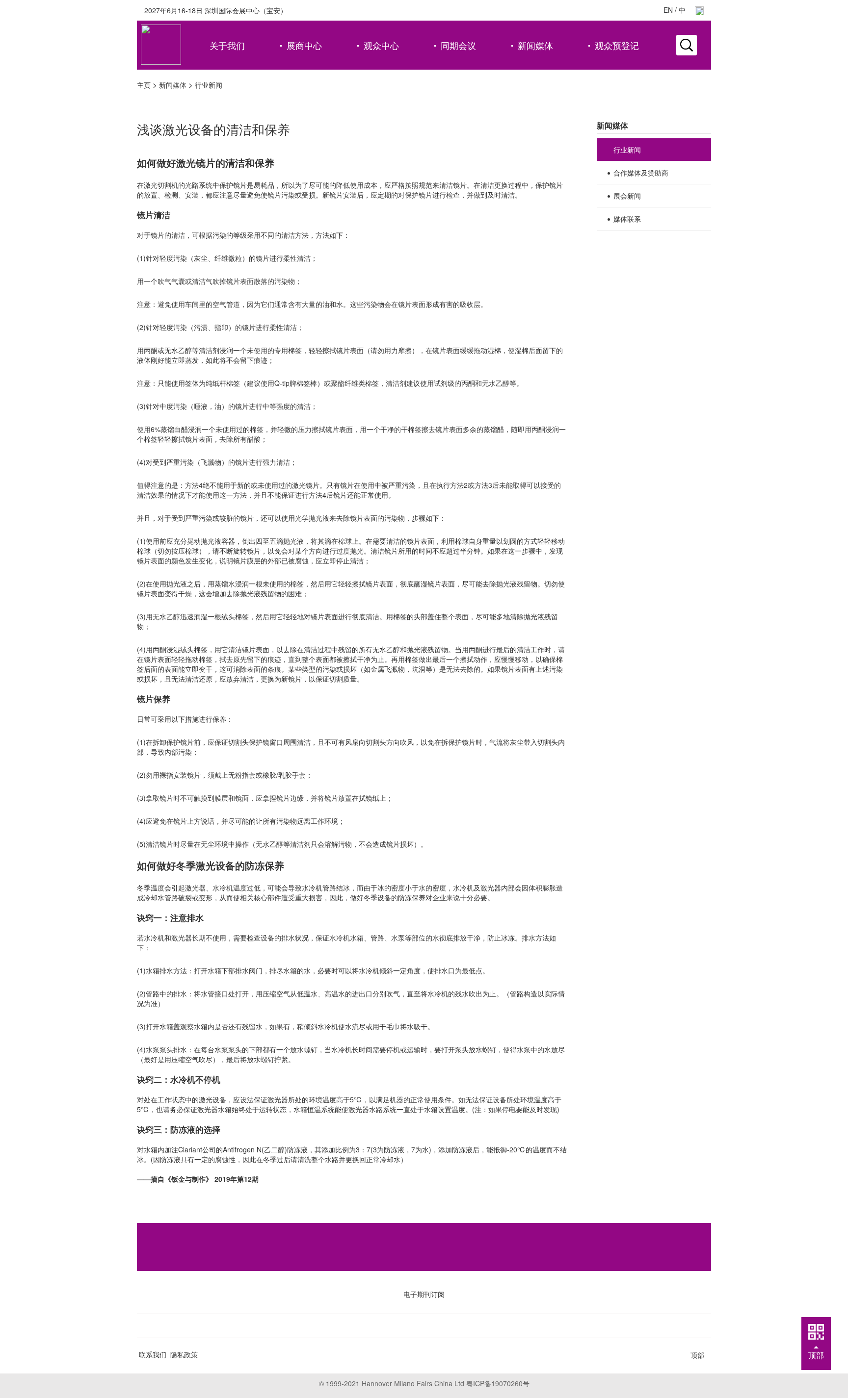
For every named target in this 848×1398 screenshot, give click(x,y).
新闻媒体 (535, 45)
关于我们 (227, 45)
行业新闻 (208, 85)
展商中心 (304, 45)
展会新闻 (627, 196)
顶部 (697, 1355)
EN (668, 10)
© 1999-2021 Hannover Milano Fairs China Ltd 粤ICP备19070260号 (424, 1383)
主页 (144, 85)
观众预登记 (617, 45)
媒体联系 (627, 219)
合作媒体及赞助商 (640, 173)
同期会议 (458, 45)
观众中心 (381, 45)
